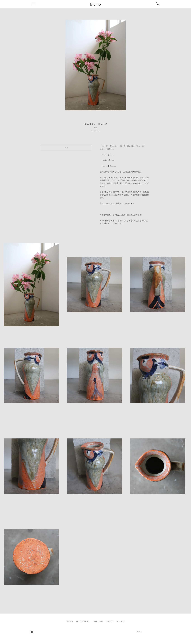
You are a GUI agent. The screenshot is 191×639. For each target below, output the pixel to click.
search (69, 621)
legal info (98, 621)
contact (110, 621)
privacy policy (82, 621)
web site (121, 621)
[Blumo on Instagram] (31, 632)
